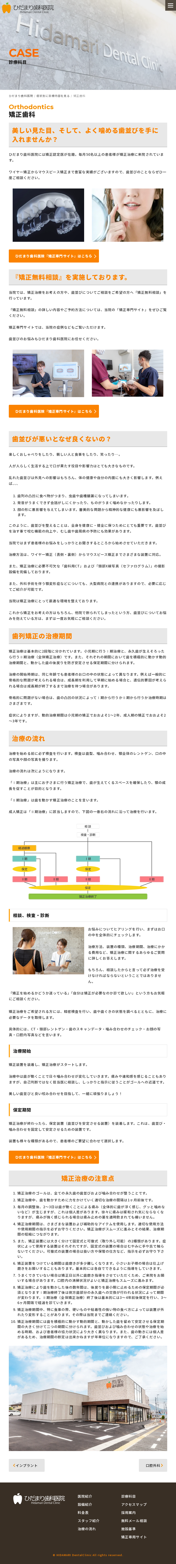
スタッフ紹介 (89, 1520)
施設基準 (128, 1528)
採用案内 (128, 1512)
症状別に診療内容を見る (53, 96)
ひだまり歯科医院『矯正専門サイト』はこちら (54, 255)
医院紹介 (85, 1496)
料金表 (83, 1512)
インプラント (24, 1465)
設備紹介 (85, 1504)
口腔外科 (155, 1465)
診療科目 (128, 1496)
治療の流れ (87, 1528)
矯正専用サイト (134, 1536)
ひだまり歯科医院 (21, 96)
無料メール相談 (134, 1520)
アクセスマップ (134, 1504)
